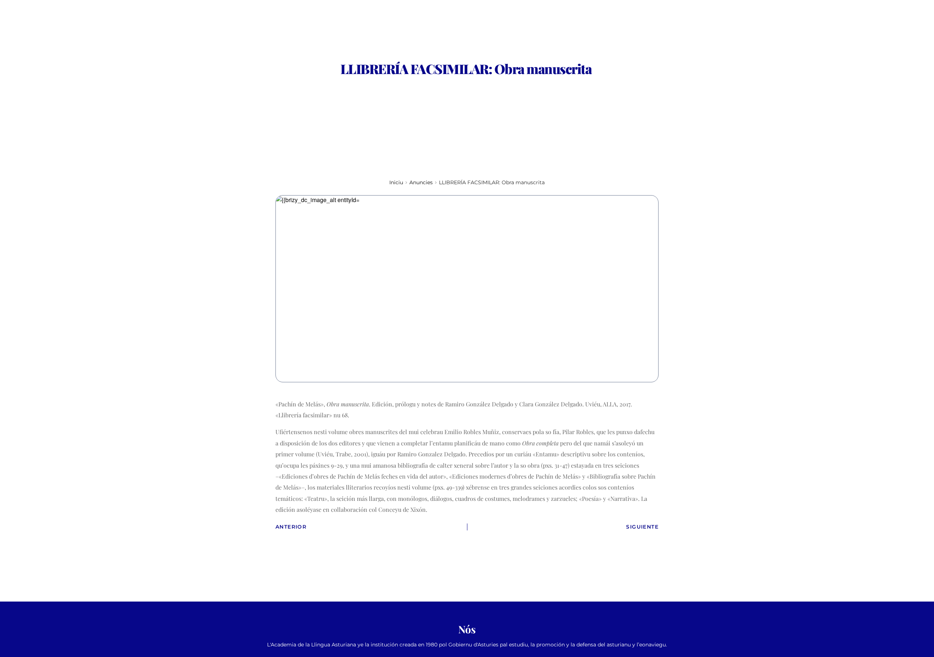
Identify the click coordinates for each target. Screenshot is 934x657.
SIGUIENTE (642, 526)
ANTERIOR (290, 526)
